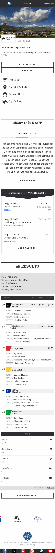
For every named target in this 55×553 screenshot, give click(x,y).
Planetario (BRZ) (17, 305)
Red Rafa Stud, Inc (21, 317)
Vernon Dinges (20, 424)
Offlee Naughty (16, 391)
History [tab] (34, 133)
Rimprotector (19, 348)
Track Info (27, 70)
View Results (27, 64)
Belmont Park (10, 241)
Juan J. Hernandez (21, 396)
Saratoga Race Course (13, 226)
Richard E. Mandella (22, 314)
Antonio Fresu (20, 332)
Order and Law (17, 412)
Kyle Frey (18, 353)
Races (27, 3)
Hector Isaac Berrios (22, 310)
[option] (38, 519)
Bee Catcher (18, 370)
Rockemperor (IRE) (19, 327)
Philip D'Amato (20, 335)
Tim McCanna (19, 356)
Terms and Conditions (44, 542)
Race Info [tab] (22, 133)
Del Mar (7, 210)
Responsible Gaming (27, 545)
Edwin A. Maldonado (22, 375)
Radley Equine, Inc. (21, 381)
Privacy (32, 542)
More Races (25, 248)
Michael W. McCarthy (22, 399)
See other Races (27, 495)
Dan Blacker (19, 378)
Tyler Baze (18, 418)
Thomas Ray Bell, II (22, 421)
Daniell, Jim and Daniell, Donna (26, 402)
